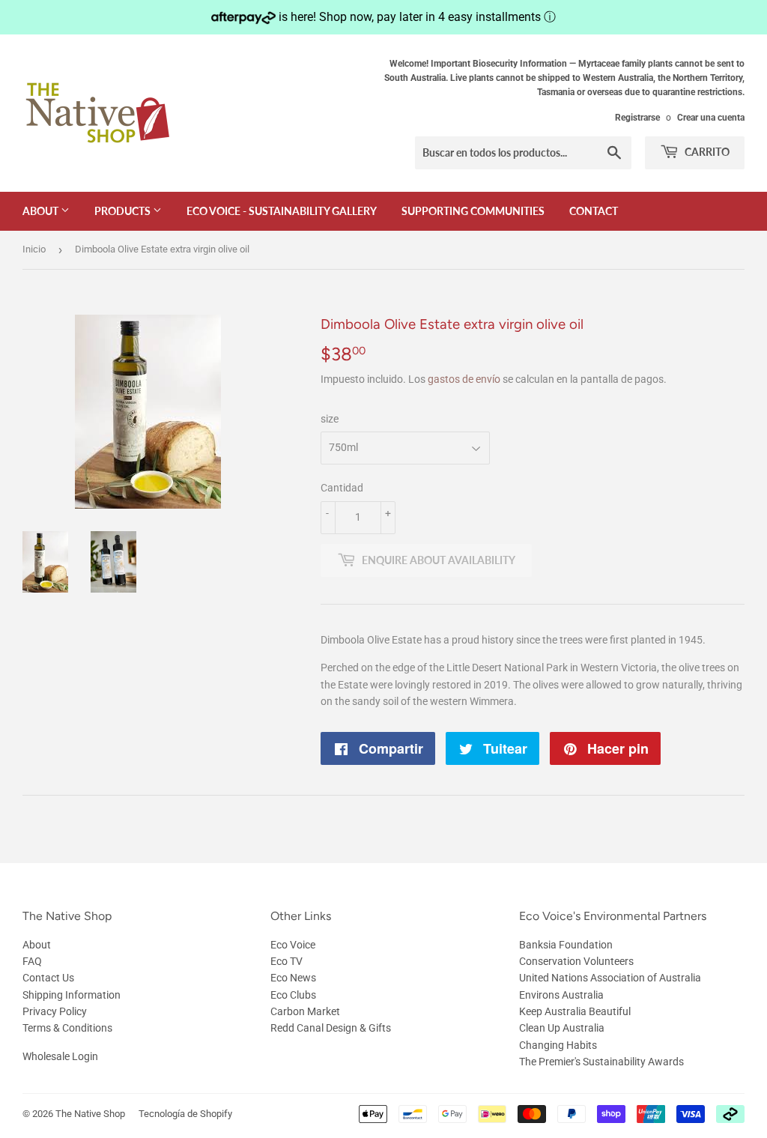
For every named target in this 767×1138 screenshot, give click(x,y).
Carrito (706, 151)
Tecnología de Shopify (185, 1113)
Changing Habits (558, 1045)
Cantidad (342, 488)
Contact (593, 211)
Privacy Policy (54, 1011)
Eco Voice (292, 945)
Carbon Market (305, 1011)
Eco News (293, 978)
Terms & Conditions (67, 1028)
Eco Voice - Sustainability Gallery (282, 211)
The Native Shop (90, 1113)
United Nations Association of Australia (610, 978)
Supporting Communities (473, 211)
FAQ (32, 961)
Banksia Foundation (566, 945)
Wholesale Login (60, 1056)
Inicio (34, 249)
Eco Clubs (293, 995)
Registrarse (637, 117)
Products (123, 211)
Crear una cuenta (711, 117)
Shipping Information (71, 995)
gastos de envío (464, 379)
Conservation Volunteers (576, 961)
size (330, 419)
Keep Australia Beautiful (575, 1011)
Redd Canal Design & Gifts (330, 1028)
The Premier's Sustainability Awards (601, 1062)
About (41, 211)
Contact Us (48, 978)
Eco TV (286, 961)
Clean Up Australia (561, 1028)
